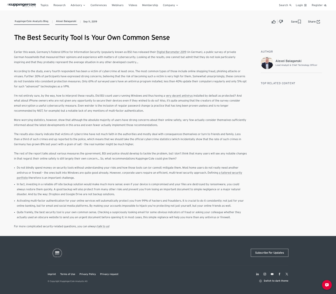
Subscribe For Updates (269, 252)
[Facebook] (279, 274)
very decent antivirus (179, 95)
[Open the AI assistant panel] (327, 285)
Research (59, 5)
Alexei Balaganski (66, 21)
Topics (44, 5)
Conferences (98, 5)
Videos (132, 5)
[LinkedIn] (257, 274)
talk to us (103, 226)
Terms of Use (67, 274)
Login (299, 5)
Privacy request (109, 274)
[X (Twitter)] (286, 274)
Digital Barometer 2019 (171, 52)
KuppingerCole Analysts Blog (31, 21)
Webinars (118, 5)
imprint (52, 274)
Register (317, 5)
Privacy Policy (87, 274)
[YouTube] (272, 274)
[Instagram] (264, 274)
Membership (150, 5)
